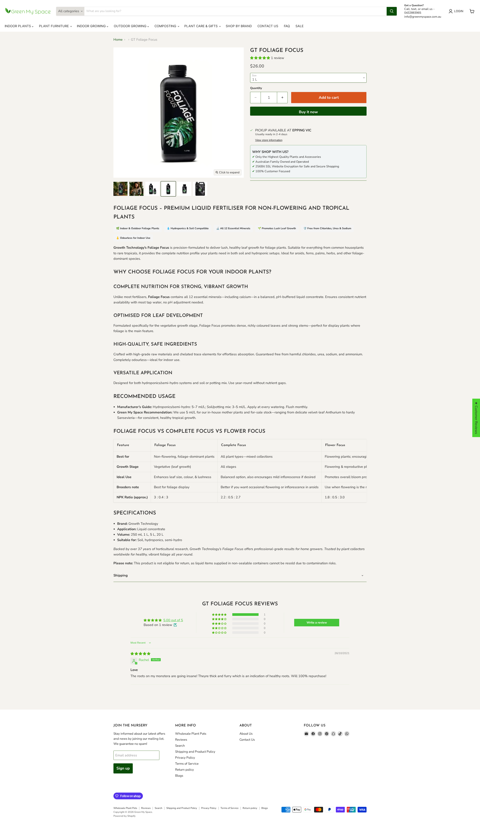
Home (118, 40)
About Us (246, 733)
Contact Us (267, 26)
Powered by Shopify (124, 816)
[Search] (392, 11)
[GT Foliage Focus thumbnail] (120, 188)
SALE (300, 26)
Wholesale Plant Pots (190, 733)
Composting (165, 26)
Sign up (123, 768)
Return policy (184, 769)
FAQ (287, 26)
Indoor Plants (18, 26)
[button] (260, 58)
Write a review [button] (317, 623)
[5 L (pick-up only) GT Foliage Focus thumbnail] (200, 188)
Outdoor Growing (130, 26)
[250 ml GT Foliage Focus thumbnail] (184, 188)
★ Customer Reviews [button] (476, 418)
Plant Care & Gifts (201, 26)
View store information (268, 140)
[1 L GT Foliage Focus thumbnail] (168, 188)
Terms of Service (187, 763)
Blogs (179, 775)
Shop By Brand (239, 26)
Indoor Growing (92, 26)
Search (180, 745)
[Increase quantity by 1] (282, 97)
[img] (140, 653)
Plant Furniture (54, 26)
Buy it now (308, 112)
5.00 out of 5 (173, 620)
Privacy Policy (185, 757)
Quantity (256, 88)
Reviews (181, 739)
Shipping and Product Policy (195, 751)
